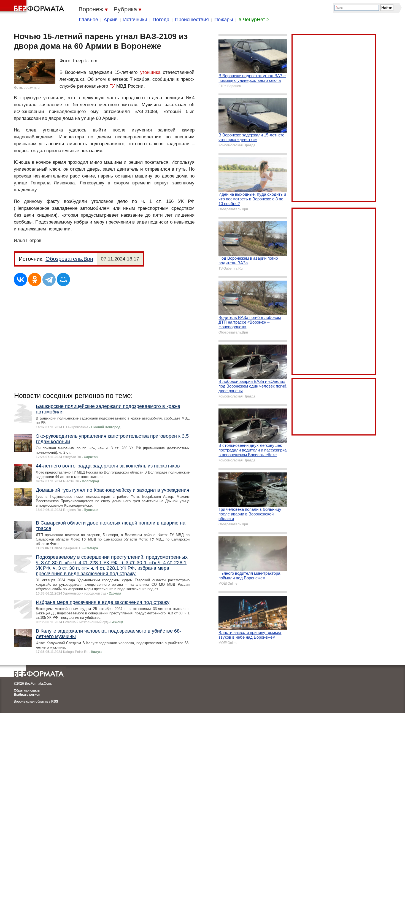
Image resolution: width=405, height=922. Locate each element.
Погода (161, 19)
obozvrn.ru (32, 88)
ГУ (112, 86)
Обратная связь (27, 690)
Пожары (223, 19)
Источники (135, 19)
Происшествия (192, 19)
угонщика (150, 72)
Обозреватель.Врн (69, 259)
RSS (54, 701)
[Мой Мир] (63, 279)
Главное (88, 19)
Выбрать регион (27, 695)
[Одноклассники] (34, 279)
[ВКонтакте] (20, 279)
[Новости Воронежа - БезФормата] (33, 7)
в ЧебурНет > (254, 19)
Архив (111, 19)
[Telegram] (49, 279)
